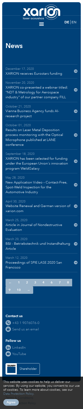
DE (66, 22)
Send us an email (25, 329)
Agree (11, 402)
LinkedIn (19, 347)
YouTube (19, 354)
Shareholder (28, 369)
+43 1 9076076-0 (25, 323)
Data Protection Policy (18, 394)
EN (73, 22)
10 (19, 290)
